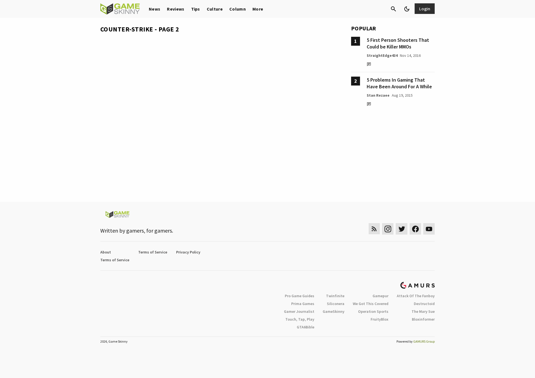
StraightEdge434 (382, 55)
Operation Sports (373, 311)
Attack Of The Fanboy (416, 295)
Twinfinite (335, 295)
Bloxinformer (423, 319)
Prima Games (302, 303)
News (154, 9)
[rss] (374, 229)
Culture (215, 9)
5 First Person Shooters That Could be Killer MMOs (398, 43)
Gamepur (380, 295)
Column (237, 9)
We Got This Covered (370, 303)
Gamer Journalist (299, 311)
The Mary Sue (423, 311)
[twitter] (401, 229)
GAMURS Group (424, 341)
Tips (195, 9)
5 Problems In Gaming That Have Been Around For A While (399, 83)
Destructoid (424, 303)
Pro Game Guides (299, 295)
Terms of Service (152, 252)
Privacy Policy (188, 252)
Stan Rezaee (378, 95)
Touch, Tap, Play (299, 319)
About (105, 252)
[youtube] (429, 229)
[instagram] (387, 229)
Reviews (175, 9)
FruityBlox (379, 319)
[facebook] (415, 229)
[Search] (393, 8)
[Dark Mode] (406, 8)
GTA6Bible (305, 327)
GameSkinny (333, 311)
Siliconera (335, 303)
